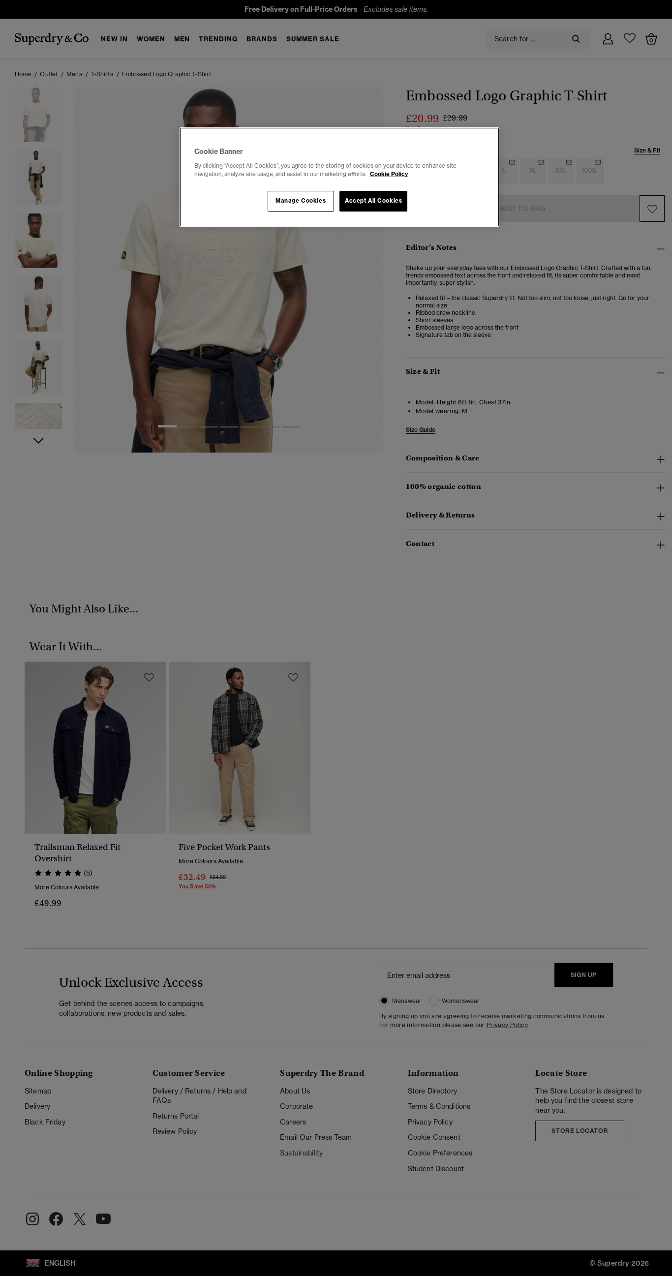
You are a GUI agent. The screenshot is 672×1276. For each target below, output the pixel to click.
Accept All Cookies (373, 200)
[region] (339, 177)
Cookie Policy (389, 174)
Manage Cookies (300, 200)
